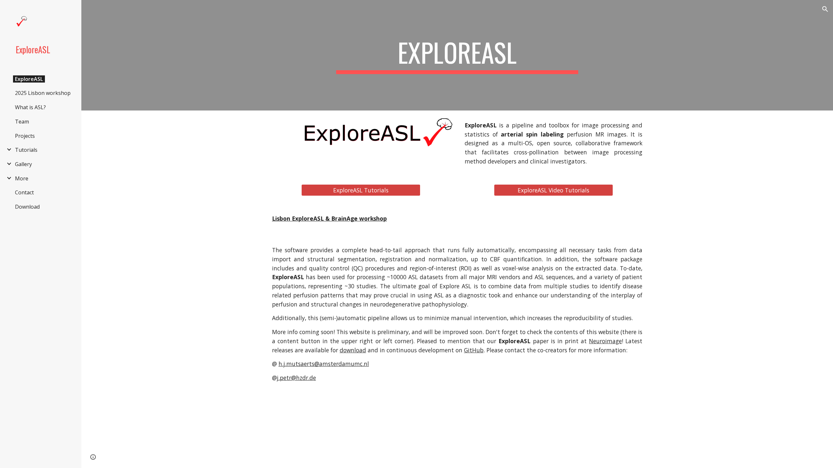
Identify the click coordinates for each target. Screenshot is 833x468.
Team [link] (22, 121)
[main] (457, 55)
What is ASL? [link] (30, 107)
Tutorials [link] (26, 149)
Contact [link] (24, 192)
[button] (825, 9)
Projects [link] (25, 135)
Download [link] (27, 206)
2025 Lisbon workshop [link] (43, 93)
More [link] (21, 178)
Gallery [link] (23, 164)
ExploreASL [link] (29, 79)
